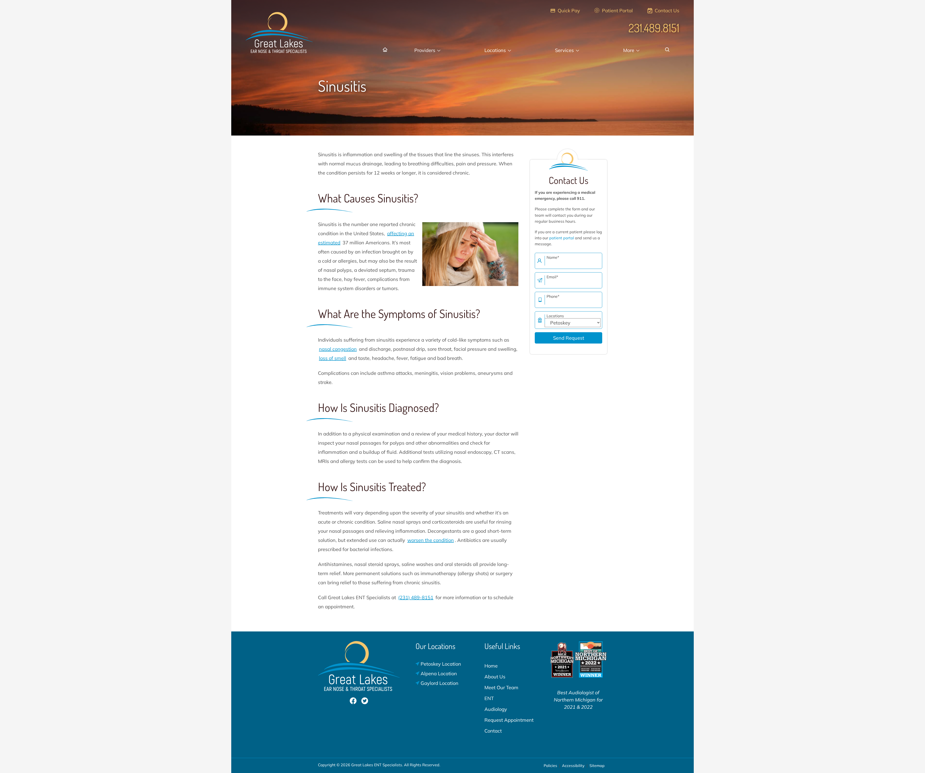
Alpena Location (438, 673)
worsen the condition (430, 540)
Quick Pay (568, 10)
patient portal (561, 237)
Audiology (495, 709)
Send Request (568, 338)
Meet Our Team (501, 687)
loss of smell (332, 358)
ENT (489, 698)
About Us (494, 677)
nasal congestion (338, 349)
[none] (427, 50)
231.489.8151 (653, 27)
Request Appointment (509, 720)
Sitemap (597, 765)
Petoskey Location (440, 664)
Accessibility (573, 765)
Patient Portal (617, 10)
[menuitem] (385, 50)
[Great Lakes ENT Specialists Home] (279, 30)
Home (491, 666)
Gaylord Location (438, 683)
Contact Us (666, 10)
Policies (550, 765)
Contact (493, 731)
